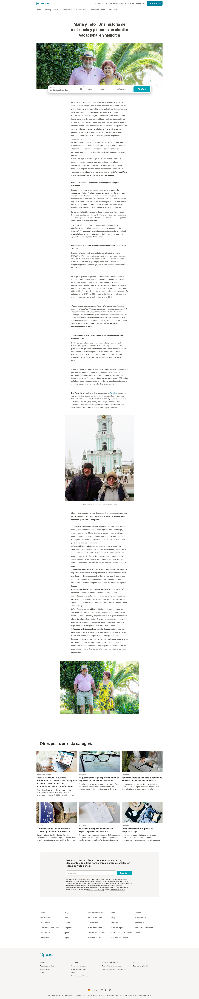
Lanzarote (67, 923)
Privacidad (114, 995)
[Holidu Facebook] (110, 990)
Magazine (140, 3)
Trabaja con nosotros (117, 3)
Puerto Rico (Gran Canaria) (121, 933)
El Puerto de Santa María (49, 928)
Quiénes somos (101, 3)
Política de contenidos (127, 995)
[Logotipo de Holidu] (46, 3)
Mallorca (43, 913)
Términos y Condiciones (95, 890)
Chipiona (67, 938)
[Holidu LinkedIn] (106, 990)
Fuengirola (68, 928)
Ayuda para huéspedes (78, 966)
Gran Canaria (45, 923)
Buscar (142, 89)
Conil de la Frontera (95, 913)
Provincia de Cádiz (95, 918)
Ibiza (113, 913)
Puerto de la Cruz (94, 938)
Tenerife (138, 913)
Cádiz (66, 918)
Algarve (67, 933)
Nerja (113, 918)
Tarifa (137, 933)
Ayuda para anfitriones (78, 969)
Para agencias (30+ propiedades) (113, 969)
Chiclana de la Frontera (96, 933)
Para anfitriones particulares (111, 966)
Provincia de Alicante (119, 938)
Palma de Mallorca (95, 928)
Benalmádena (45, 918)
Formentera (139, 923)
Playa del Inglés (117, 928)
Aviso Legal (86, 995)
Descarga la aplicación (140, 966)
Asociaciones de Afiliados (79, 976)
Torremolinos (93, 923)
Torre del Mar (45, 938)
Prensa (131, 3)
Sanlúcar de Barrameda (144, 928)
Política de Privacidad (117, 890)
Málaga (66, 913)
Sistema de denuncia (143, 995)
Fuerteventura (140, 918)
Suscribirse (125, 873)
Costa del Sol (45, 933)
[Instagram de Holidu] (102, 990)
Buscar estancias (154, 3)
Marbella (114, 923)
